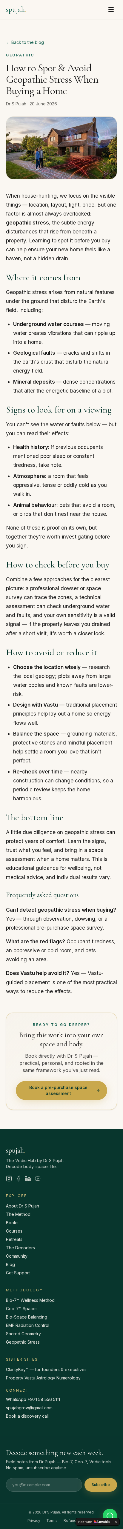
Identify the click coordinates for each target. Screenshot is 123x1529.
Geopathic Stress (23, 1342)
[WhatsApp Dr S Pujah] (110, 1516)
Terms (52, 1520)
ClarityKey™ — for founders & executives (46, 1369)
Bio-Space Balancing (26, 1316)
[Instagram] (9, 1179)
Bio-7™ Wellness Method (30, 1300)
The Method (18, 1214)
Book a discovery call (27, 1416)
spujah (16, 9)
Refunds (71, 1520)
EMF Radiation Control (27, 1325)
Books (12, 1222)
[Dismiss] (115, 1521)
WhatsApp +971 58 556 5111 (33, 1399)
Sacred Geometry (23, 1333)
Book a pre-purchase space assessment (58, 1090)
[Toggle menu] (111, 10)
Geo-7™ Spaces (22, 1308)
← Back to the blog (25, 42)
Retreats (14, 1239)
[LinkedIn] (28, 1179)
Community (16, 1256)
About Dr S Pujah (22, 1205)
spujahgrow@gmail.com (29, 1407)
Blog (10, 1264)
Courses (14, 1230)
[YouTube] (38, 1179)
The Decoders (20, 1247)
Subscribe (101, 1484)
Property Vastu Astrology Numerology (43, 1377)
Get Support (18, 1272)
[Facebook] (18, 1179)
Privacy (33, 1520)
